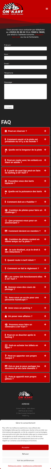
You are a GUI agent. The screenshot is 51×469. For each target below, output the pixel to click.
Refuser (25, 454)
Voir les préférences (25, 460)
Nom (6, 54)
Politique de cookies (14, 466)
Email (7, 64)
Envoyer (9, 107)
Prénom (8, 45)
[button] (47, 8)
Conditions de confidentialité (32, 466)
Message (8, 82)
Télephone (8, 73)
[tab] (25, 131)
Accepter (25, 447)
